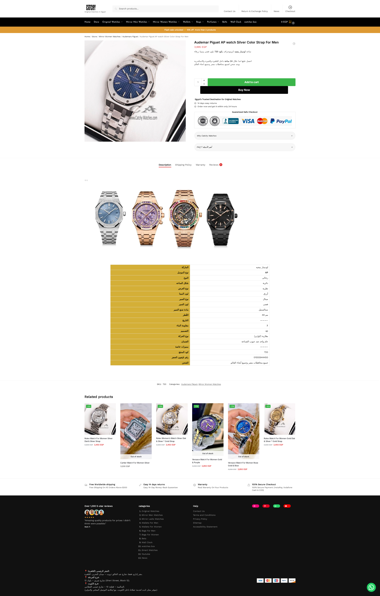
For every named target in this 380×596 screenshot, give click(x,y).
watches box (148, 546)
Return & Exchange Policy (254, 11)
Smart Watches (150, 550)
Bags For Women (150, 534)
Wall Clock (147, 542)
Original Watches (150, 511)
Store (94, 36)
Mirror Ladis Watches (153, 519)
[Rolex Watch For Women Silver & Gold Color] (294, 43)
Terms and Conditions (204, 515)
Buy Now (244, 89)
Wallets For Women (152, 526)
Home (87, 36)
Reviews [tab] (215, 164)
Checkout (290, 11)
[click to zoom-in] (135, 91)
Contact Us (229, 11)
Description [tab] (165, 164)
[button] (288, 22)
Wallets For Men (150, 523)
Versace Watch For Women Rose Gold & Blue (243, 464)
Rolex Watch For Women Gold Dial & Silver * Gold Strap (279, 440)
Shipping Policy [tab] (183, 164)
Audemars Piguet (130, 36)
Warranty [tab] (200, 164)
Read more (136, 472)
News (276, 11)
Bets (144, 538)
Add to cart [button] (100, 451)
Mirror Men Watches (152, 515)
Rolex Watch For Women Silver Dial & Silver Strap (99, 440)
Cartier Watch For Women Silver (135, 463)
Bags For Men (148, 531)
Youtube (146, 554)
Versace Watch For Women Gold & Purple (207, 461)
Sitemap (197, 523)
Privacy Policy (200, 519)
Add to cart (251, 82)
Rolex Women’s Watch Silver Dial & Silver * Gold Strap (171, 439)
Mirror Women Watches (109, 36)
